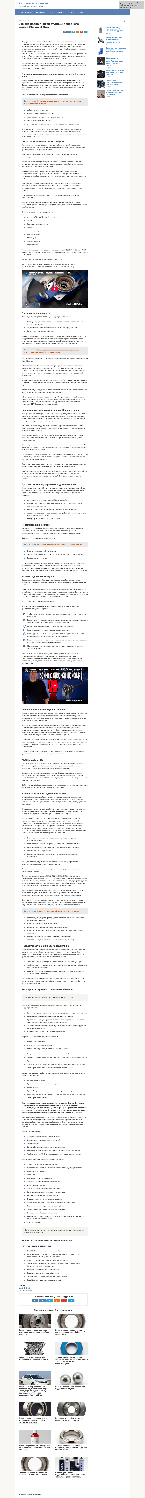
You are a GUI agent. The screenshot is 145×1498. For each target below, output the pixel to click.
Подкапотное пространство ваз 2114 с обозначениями (115, 82)
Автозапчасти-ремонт (33, 3)
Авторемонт (40, 12)
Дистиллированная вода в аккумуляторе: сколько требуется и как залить (116, 49)
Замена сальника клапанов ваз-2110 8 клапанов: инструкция (114, 29)
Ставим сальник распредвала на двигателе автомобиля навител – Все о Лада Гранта (114, 61)
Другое (80, 12)
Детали (71, 12)
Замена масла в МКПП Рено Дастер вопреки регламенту (114, 92)
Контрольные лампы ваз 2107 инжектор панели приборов (115, 72)
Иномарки (60, 12)
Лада (51, 12)
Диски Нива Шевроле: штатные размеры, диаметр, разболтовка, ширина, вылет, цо (114, 40)
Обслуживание (26, 12)
